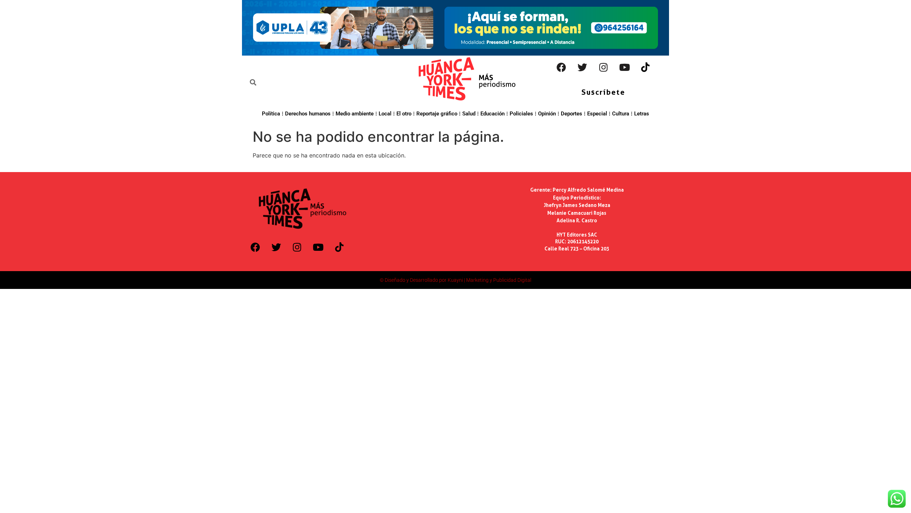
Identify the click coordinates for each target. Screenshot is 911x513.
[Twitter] (582, 67)
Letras (641, 113)
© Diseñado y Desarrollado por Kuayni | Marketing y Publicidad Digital (455, 280)
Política (271, 113)
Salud (468, 113)
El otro (403, 113)
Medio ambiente (355, 113)
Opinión (547, 113)
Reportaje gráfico (436, 113)
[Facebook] (561, 67)
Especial (597, 113)
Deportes (571, 113)
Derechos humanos (308, 113)
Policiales (521, 113)
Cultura (620, 113)
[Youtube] (624, 67)
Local (385, 113)
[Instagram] (603, 67)
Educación (492, 113)
